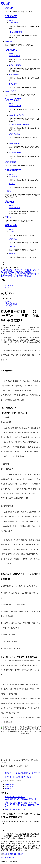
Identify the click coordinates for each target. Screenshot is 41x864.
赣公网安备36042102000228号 (13, 854)
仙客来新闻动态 (11, 304)
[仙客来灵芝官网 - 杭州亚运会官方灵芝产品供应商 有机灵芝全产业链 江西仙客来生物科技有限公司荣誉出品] (20, 273)
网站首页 (5, 3)
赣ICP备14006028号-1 (8, 857)
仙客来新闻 (9, 786)
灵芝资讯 (9, 306)
